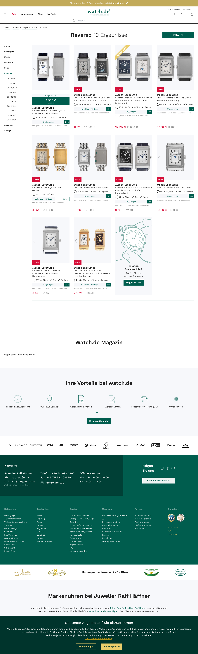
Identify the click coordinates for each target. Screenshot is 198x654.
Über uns (106, 528)
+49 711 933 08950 (59, 477)
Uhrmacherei (76, 541)
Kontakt (105, 535)
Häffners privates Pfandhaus (143, 527)
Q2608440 (12, 88)
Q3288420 (11, 101)
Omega (40, 525)
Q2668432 (11, 97)
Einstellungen (86, 646)
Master (7, 57)
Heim (7, 28)
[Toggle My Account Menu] (173, 14)
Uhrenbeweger (11, 528)
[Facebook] (167, 468)
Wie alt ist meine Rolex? (81, 528)
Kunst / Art (9, 545)
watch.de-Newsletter (158, 480)
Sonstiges (8, 125)
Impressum (173, 527)
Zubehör (8, 525)
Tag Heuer (41, 528)
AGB (169, 531)
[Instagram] (162, 468)
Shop (40, 14)
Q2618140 (11, 92)
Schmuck (8, 532)
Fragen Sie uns (134, 282)
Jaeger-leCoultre (29, 28)
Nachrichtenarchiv (110, 525)
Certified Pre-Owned (79, 515)
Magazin (51, 14)
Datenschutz (173, 534)
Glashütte (94, 611)
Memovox (8, 62)
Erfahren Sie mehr (99, 421)
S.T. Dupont (9, 548)
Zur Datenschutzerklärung (99, 638)
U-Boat (40, 532)
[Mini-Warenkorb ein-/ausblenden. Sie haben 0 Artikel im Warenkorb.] (192, 14)
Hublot (40, 538)
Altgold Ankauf (76, 545)
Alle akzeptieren (111, 646)
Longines (41, 535)
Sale (14, 14)
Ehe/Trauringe (10, 535)
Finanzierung (76, 538)
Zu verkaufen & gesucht (81, 525)
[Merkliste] (183, 14)
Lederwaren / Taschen (14, 541)
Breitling (41, 519)
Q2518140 (11, 83)
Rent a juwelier (142, 522)
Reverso (8, 73)
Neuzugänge (27, 14)
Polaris (7, 68)
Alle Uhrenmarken (12, 519)
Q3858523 (11, 111)
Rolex (39, 515)
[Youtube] (173, 468)
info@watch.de (54, 482)
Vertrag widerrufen (78, 551)
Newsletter (107, 538)
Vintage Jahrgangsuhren (15, 522)
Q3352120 (11, 106)
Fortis (39, 522)
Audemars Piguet (45, 541)
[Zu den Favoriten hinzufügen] (66, 47)
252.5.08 (11, 79)
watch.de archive (143, 519)
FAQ (71, 548)
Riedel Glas (9, 551)
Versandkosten (76, 535)
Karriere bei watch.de (112, 532)
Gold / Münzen (11, 538)
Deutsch (188, 9)
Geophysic (9, 52)
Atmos (7, 46)
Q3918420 (11, 115)
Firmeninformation (111, 522)
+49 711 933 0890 (63, 473)
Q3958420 (11, 120)
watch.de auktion (143, 515)
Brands (16, 28)
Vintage (7, 130)
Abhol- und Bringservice (81, 532)
